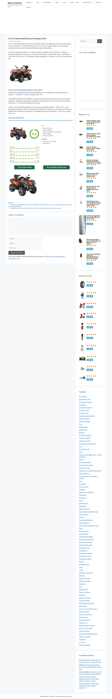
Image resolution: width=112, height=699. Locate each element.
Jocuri (81, 567)
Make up (82, 575)
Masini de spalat (84, 578)
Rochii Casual (83, 617)
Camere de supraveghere (87, 444)
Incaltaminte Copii (85, 556)
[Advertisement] (56, 22)
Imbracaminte (83, 534)
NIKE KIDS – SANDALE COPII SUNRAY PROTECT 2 (89, 686)
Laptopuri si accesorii (86, 573)
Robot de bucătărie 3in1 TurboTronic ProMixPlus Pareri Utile (90, 667)
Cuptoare (82, 489)
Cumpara (89, 128)
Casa (37, 2)
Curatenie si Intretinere (86, 492)
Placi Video (82, 606)
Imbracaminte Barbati (86, 537)
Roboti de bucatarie (85, 614)
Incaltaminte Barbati (85, 553)
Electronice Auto (84, 509)
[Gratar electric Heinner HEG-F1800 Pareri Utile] (81, 148)
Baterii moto (83, 430)
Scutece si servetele (85, 628)
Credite (72, 2)
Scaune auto (83, 623)
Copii (76, 2)
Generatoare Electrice (86, 520)
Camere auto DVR (85, 441)
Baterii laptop (83, 427)
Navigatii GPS (83, 589)
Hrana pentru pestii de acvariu (89, 525)
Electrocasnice (47, 2)
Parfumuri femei (84, 600)
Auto (64, 2)
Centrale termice (84, 468)
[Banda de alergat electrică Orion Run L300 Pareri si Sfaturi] (81, 162)
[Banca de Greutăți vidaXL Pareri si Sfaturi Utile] (81, 176)
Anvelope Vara (84, 413)
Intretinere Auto (84, 564)
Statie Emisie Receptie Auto (88, 634)
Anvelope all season (85, 407)
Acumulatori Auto (84, 399)
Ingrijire (81, 562)
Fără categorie (83, 514)
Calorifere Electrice (85, 435)
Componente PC (87, 2)
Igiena (81, 528)
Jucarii (81, 570)
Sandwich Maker (84, 620)
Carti (80, 446)
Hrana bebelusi (84, 523)
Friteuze (81, 517)
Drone (81, 500)
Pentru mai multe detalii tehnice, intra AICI (24, 90)
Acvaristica (82, 405)
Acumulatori (83, 396)
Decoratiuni (82, 495)
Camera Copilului (84, 438)
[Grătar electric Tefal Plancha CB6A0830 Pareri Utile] (81, 122)
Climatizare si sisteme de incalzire (90, 471)
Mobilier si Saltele (85, 581)
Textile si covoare (84, 637)
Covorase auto (84, 487)
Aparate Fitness (84, 419)
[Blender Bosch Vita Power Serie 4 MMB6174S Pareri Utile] (80, 189)
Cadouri (28, 7)
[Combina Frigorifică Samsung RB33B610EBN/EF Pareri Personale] (81, 257)
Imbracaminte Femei (85, 545)
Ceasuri (81, 459)
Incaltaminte (83, 550)
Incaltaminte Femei (85, 559)
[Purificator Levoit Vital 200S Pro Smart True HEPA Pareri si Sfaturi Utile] (81, 204)
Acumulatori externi (85, 402)
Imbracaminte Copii (85, 542)
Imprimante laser (84, 548)
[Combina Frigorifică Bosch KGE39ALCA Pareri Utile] (82, 234)
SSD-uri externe (84, 631)
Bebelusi (82, 432)
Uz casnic (82, 642)
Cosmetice (29, 2)
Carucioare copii (84, 449)
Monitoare (82, 584)
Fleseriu (81, 677)
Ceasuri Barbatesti (85, 462)
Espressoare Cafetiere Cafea (88, 512)
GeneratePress (67, 696)
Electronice (99, 2)
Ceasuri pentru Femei (86, 465)
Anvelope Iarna (84, 410)
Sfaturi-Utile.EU (14, 3)
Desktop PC (83, 498)
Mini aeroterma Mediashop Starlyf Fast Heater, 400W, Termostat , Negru (89, 679)
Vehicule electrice (85, 645)
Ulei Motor (82, 639)
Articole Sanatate (84, 421)
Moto (11, 202)
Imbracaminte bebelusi (86, 539)
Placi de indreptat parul (86, 603)
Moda (57, 2)
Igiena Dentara (84, 531)
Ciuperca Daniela (84, 684)
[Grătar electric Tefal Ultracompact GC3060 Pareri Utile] (81, 135)
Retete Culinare (84, 612)
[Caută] (99, 41)
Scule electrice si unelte (87, 625)
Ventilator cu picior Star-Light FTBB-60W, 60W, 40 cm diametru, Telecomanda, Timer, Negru (35, 208)
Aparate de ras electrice (87, 416)
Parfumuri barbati (85, 598)
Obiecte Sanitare (84, 592)
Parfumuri (82, 595)
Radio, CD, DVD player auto (88, 609)
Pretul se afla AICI (15, 118)
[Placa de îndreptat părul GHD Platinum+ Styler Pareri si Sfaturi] (80, 242)
